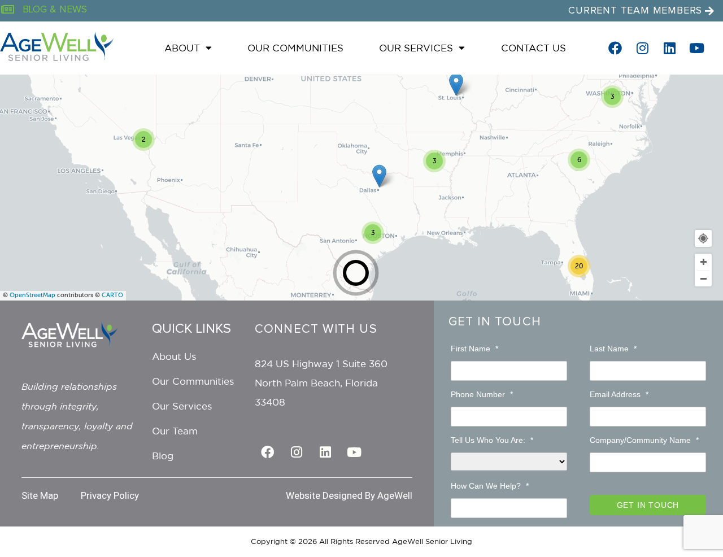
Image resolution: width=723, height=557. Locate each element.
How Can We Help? (490, 486)
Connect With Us (316, 329)
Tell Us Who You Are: (492, 440)
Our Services (416, 47)
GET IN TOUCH (648, 505)
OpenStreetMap (32, 295)
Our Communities (295, 47)
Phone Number (482, 394)
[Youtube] (696, 48)
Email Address (619, 394)
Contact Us (533, 47)
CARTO (112, 295)
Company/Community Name (644, 440)
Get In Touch (494, 322)
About (182, 47)
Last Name (613, 349)
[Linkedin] (669, 48)
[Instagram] (642, 48)
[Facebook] (615, 48)
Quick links (191, 329)
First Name (474, 349)
